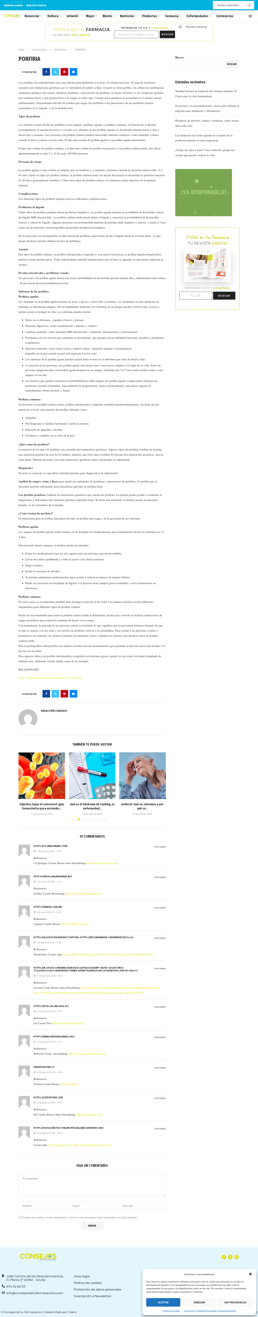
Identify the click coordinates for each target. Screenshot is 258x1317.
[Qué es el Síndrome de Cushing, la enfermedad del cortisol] (92, 775)
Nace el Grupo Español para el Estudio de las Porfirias (50, 678)
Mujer (90, 16)
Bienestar (32, 16)
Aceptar (163, 1302)
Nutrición (127, 16)
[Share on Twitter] (55, 72)
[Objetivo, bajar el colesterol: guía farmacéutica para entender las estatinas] (42, 775)
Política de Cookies (171, 1310)
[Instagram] (236, 1257)
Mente (107, 16)
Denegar (199, 1302)
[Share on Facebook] (46, 72)
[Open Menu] (250, 16)
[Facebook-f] (224, 1257)
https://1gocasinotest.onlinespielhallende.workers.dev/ (69, 1127)
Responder (160, 847)
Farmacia (171, 16)
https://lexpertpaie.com (48, 1097)
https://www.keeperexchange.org (54, 1036)
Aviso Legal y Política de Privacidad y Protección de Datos (210, 1310)
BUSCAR (167, 34)
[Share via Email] (73, 72)
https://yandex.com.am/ (48, 906)
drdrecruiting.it (44, 1067)
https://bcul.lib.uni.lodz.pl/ (51, 1006)
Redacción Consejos (54, 710)
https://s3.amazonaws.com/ (51, 846)
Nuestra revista (36, 5)
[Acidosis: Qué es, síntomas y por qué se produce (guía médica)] (142, 775)
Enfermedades (197, 16)
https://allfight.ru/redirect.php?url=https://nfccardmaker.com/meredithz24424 (84, 937)
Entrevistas (224, 16)
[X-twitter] (230, 1257)
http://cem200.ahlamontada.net (53, 876)
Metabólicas (60, 49)
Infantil (72, 16)
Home (22, 49)
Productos (149, 16)
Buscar (179, 57)
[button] (250, 1274)
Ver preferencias (235, 1302)
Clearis (72, 1312)
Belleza (53, 16)
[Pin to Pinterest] (64, 72)
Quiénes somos (13, 5)
